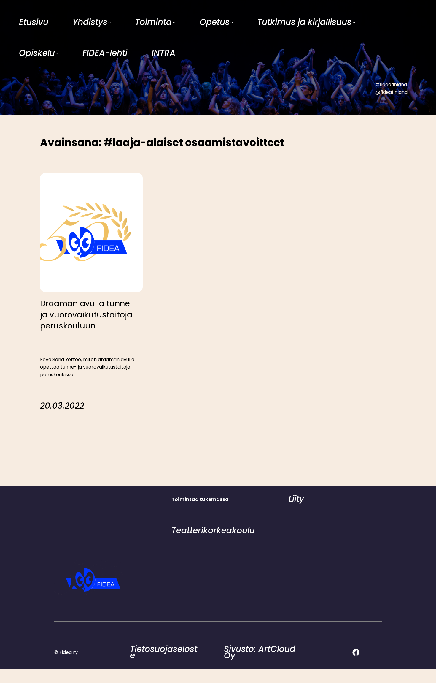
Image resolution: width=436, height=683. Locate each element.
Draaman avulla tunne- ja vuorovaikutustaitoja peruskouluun (87, 314)
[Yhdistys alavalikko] (109, 22)
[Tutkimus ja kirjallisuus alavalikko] (354, 22)
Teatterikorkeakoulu (213, 530)
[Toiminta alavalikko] (174, 22)
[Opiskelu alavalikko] (57, 53)
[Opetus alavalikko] (231, 22)
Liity (296, 499)
